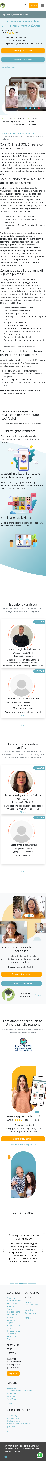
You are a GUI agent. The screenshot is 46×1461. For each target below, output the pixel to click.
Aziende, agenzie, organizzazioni (14, 1323)
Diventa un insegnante (23, 59)
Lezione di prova (12, 1316)
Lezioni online (13, 1311)
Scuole (10, 1328)
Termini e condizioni (12, 1335)
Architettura (13, 1418)
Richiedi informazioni (21, 974)
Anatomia (11, 1388)
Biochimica (12, 1393)
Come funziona (8, 67)
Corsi (9, 1309)
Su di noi (11, 1298)
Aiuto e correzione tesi (31, 1303)
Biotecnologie (13, 1421)
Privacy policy (13, 1331)
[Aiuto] (25, 6)
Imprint (10, 1339)
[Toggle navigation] (42, 5)
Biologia (11, 1396)
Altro (23, 725)
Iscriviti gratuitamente (23, 50)
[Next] (43, 1250)
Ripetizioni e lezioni (30, 1314)
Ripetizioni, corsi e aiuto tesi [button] (15, 14)
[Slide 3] (21, 1283)
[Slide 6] (34, 1283)
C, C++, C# (11, 1399)
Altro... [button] (23, 715)
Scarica (38, 995)
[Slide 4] (25, 1283)
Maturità (29, 1310)
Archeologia (13, 1415)
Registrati (13, 1373)
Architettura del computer (19, 1390)
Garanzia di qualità (12, 1304)
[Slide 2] (16, 1283)
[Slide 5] (30, 1283)
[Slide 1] (12, 1283)
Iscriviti (34, 5)
